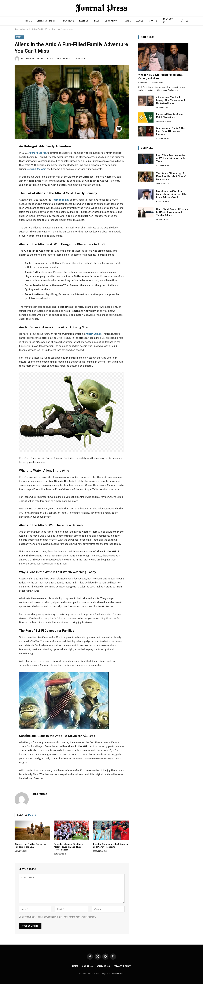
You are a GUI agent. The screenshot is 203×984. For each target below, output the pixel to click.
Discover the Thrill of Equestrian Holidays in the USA (31, 845)
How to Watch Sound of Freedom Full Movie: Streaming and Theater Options (172, 212)
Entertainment (46, 21)
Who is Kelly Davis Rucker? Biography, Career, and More (160, 76)
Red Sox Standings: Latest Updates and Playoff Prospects (110, 845)
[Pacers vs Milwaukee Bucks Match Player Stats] (146, 117)
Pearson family (60, 199)
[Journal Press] (101, 8)
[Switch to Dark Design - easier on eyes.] (182, 20)
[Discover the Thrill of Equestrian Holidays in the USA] (32, 830)
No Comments (64, 59)
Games (139, 21)
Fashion (84, 21)
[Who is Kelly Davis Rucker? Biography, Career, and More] (163, 57)
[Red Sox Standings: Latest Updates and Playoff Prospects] (111, 830)
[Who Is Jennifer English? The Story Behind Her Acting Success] (146, 131)
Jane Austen (28, 59)
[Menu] (16, 21)
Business (68, 21)
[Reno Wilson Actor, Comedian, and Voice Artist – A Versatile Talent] (146, 159)
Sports (152, 21)
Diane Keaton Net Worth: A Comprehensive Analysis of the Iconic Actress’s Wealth (171, 194)
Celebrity (142, 83)
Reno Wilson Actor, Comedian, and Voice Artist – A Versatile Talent (171, 158)
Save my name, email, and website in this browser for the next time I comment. (59, 917)
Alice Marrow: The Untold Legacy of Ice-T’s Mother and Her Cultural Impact (170, 100)
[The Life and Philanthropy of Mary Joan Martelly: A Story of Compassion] (146, 176)
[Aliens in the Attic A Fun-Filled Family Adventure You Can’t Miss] (72, 102)
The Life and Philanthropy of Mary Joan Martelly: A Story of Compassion (171, 176)
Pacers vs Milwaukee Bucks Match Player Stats (169, 115)
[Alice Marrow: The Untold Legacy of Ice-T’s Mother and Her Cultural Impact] (146, 101)
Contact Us (167, 21)
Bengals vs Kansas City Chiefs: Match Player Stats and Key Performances (69, 847)
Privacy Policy (122, 966)
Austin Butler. (93, 333)
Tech (97, 21)
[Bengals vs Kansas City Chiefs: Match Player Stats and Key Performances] (71, 830)
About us (87, 966)
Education (111, 21)
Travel (126, 21)
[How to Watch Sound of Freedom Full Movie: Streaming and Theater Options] (146, 212)
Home (28, 21)
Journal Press (117, 973)
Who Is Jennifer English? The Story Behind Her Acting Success (170, 131)
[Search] (186, 21)
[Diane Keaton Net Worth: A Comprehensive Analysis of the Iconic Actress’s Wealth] (146, 194)
